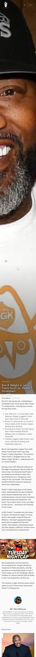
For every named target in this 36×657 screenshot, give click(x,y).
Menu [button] (30, 4)
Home (3, 395)
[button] (25, 5)
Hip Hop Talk (5, 381)
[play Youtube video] (18, 549)
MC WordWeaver (18, 609)
